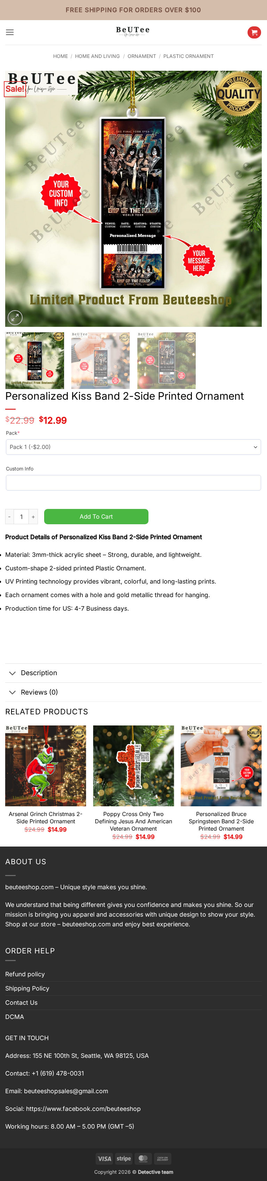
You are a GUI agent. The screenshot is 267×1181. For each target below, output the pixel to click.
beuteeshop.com (29, 887)
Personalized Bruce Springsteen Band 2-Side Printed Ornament (221, 821)
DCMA (14, 1016)
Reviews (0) (39, 692)
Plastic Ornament (188, 56)
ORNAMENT (142, 56)
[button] (10, 32)
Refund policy (25, 974)
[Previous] (19, 198)
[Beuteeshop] (133, 32)
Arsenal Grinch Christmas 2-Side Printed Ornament (45, 817)
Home (60, 56)
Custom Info (19, 468)
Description (39, 673)
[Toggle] (12, 673)
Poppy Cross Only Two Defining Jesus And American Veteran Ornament (133, 821)
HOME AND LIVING (97, 56)
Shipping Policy (27, 988)
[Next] (248, 198)
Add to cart (96, 516)
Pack (13, 433)
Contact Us (21, 1002)
